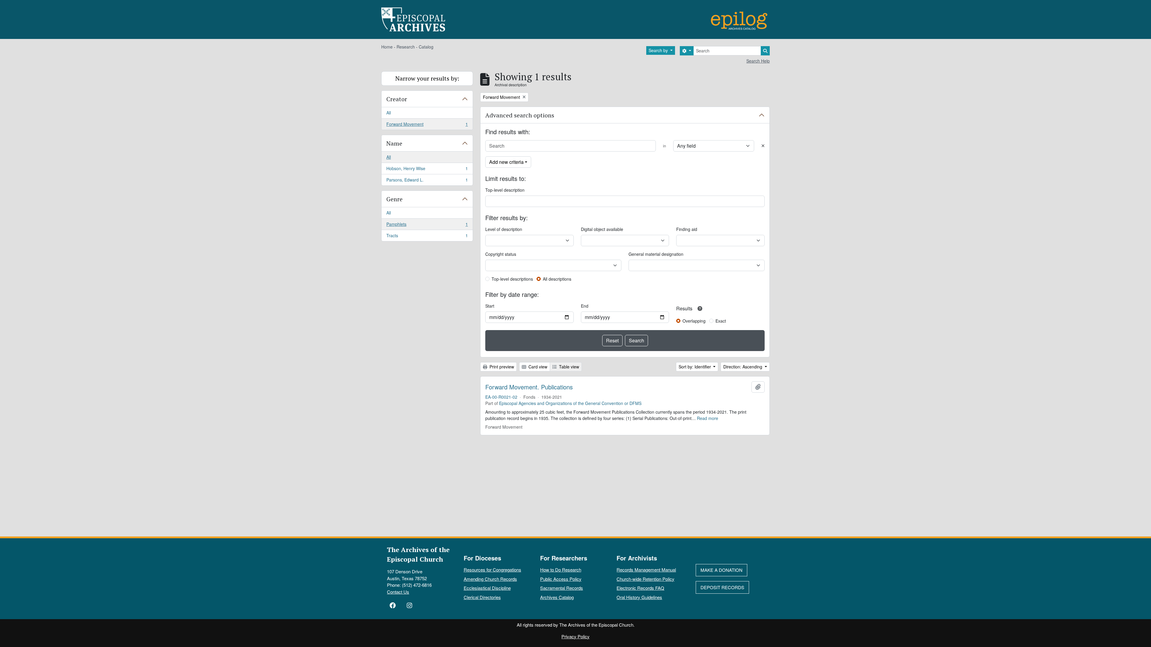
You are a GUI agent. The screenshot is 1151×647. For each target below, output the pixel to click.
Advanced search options (519, 115)
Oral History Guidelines (639, 597)
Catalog (426, 47)
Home (387, 47)
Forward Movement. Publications (529, 387)
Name (394, 143)
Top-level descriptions (512, 279)
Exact (720, 321)
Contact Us (398, 592)
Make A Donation (721, 570)
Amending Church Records (490, 579)
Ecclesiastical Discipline (487, 588)
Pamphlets (427, 225)
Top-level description (505, 190)
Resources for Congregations (492, 569)
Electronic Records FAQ (640, 588)
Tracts (427, 236)
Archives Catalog (557, 597)
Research (406, 47)
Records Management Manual (646, 569)
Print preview (501, 367)
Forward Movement (427, 125)
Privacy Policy (575, 636)
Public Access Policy (560, 579)
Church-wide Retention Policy (645, 579)
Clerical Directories (482, 597)
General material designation (656, 254)
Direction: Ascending (743, 367)
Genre (394, 199)
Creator (396, 99)
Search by (659, 50)
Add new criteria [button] (506, 161)
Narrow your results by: (427, 78)
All (388, 113)
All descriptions (557, 279)
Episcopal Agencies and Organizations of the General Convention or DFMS (570, 403)
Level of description (503, 229)
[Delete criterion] (763, 146)
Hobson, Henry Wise (427, 169)
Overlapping (694, 321)
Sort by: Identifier (695, 367)
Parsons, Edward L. (427, 181)
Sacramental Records (561, 588)
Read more (707, 418)
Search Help (758, 61)
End (584, 306)
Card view (537, 367)
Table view (568, 367)
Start (489, 306)
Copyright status (500, 254)
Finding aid (686, 229)
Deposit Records (722, 587)
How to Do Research (560, 569)
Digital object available (602, 229)
